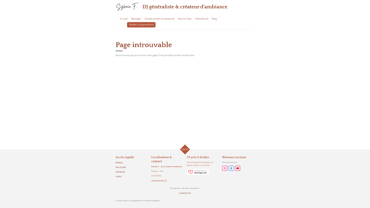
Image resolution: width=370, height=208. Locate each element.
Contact (119, 176)
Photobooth (120, 172)
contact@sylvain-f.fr (159, 180)
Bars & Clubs (121, 167)
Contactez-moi (185, 193)
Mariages (119, 162)
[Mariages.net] (198, 174)
